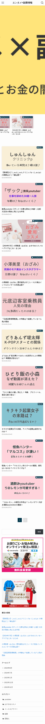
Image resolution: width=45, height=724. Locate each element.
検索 (39, 532)
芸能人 (7, 719)
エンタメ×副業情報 (22, 3)
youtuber (8, 699)
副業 (6, 714)
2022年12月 (8, 682)
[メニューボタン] (3, 3)
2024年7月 (8, 673)
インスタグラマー (11, 709)
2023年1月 (8, 678)
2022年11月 (8, 687)
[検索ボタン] (42, 3)
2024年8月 (8, 668)
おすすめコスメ (10, 704)
